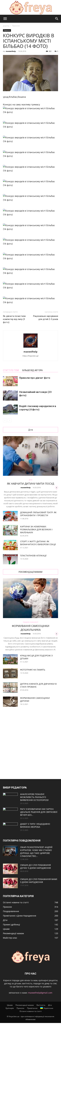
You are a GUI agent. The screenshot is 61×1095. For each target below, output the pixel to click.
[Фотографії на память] (10, 673)
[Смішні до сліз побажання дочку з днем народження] (10, 869)
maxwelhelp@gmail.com (40, 992)
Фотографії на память (32, 669)
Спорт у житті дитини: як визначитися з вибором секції (38, 543)
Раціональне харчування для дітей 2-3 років (45, 318)
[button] (5, 19)
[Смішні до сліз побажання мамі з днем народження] (10, 883)
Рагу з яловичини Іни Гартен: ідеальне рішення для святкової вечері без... (38, 812)
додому (6, 25)
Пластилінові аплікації (33, 555)
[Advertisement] (30, 743)
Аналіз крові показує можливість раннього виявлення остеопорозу (34, 797)
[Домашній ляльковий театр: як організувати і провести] (10, 516)
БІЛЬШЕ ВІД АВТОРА (32, 370)
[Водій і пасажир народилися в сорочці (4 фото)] (10, 409)
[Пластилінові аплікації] (10, 559)
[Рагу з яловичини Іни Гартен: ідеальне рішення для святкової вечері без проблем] (10, 813)
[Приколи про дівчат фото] (10, 381)
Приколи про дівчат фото (34, 377)
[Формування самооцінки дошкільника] (30, 598)
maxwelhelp (11, 51)
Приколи (16, 25)
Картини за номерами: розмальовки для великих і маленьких (36, 529)
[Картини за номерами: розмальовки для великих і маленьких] (10, 530)
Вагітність (41, 1005)
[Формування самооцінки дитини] (10, 702)
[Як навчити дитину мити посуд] (30, 456)
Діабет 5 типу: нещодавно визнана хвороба (35, 825)
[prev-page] (5, 420)
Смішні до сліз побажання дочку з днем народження (35, 866)
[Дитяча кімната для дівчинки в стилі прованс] (10, 687)
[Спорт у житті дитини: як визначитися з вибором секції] (10, 545)
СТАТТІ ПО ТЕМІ (11, 370)
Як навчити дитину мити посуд (30, 483)
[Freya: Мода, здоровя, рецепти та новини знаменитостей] (30, 7)
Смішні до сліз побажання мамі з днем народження (38, 880)
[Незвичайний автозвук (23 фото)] (10, 395)
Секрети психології (30, 622)
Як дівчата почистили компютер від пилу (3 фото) (14, 319)
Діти (30, 479)
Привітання (32, 1008)
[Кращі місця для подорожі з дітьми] (10, 659)
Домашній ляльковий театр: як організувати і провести (38, 514)
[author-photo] (30, 347)
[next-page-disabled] (9, 420)
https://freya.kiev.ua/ (30, 356)
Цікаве (10, 1005)
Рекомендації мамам (25, 1005)
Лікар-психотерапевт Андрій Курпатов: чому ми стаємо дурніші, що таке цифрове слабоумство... (36, 851)
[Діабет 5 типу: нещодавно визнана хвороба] (10, 828)
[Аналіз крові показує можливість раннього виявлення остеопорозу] (10, 798)
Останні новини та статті (31, 1011)
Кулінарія (10, 1008)
